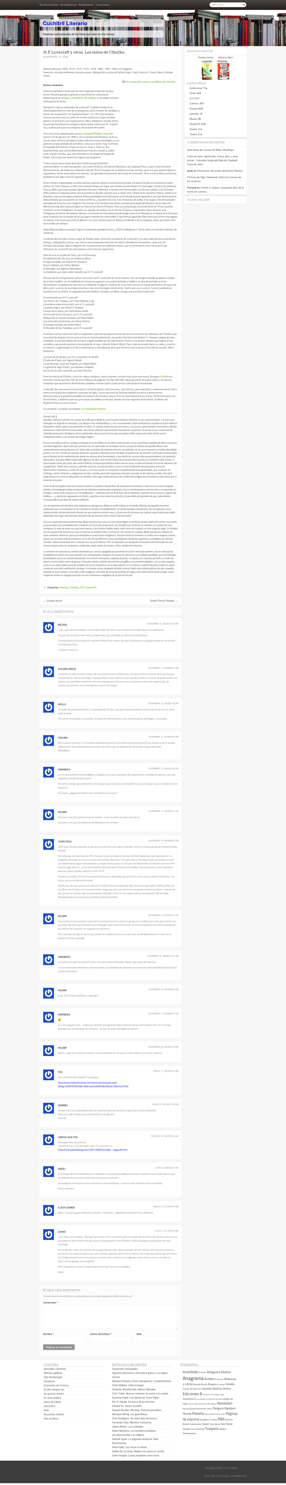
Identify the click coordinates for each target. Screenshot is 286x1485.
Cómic (193, 93)
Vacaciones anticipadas (125, 1369)
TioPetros (65, 841)
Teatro (193, 134)
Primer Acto (220, 1414)
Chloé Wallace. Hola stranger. (128, 1385)
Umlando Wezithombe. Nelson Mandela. (134, 1389)
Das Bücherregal (53, 1377)
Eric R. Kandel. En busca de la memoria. (133, 1402)
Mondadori (224, 1403)
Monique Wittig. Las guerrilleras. (130, 1414)
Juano (62, 1232)
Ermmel (63, 1105)
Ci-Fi (192, 98)
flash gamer (66, 1207)
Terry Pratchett (197, 1429)
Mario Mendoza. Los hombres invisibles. (134, 1431)
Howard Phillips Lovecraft (98, 134)
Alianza (63, 587)
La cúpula (201, 1399)
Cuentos (194, 103)
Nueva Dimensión (198, 1408)
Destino (217, 1388)
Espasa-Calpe (219, 1394)
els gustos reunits (54, 1394)
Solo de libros (51, 1418)
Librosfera (49, 1406)
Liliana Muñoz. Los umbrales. (128, 1427)
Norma (186, 1408)
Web (139, 1334)
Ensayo (194, 109)
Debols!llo (207, 1389)
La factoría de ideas (214, 1399)
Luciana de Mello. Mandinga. (218, 150)
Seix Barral (226, 1424)
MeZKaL (63, 625)
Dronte (227, 1388)
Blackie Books (200, 1384)
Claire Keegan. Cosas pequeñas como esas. (136, 1455)
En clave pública (52, 1398)
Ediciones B (192, 1394)
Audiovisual (196, 88)
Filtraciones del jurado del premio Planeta (220, 171)
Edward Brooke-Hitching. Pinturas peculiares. (137, 1410)
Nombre (48, 1334)
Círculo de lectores (192, 1388)
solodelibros (67, 669)
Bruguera (213, 1384)
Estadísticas (69, 4)
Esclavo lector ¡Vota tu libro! (215, 57)
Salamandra (195, 1424)
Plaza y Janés (209, 1414)
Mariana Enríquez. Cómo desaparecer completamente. (141, 1381)
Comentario (50, 1302)
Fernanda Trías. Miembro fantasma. (132, 1422)
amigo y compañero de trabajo (78, 98)
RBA (221, 1419)
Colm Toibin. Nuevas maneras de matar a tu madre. (140, 1393)
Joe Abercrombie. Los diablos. (128, 1435)
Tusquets (212, 1428)
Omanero (64, 769)
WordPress (240, 1476)
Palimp (62, 812)
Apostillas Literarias (55, 1369)
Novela (193, 124)
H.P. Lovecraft (88, 587)
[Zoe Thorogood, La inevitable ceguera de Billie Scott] (223, 79)
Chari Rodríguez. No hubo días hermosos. (134, 1418)
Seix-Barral (215, 1424)
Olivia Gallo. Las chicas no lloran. (129, 1447)
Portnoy (191, 177)
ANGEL (62, 1169)
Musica (193, 119)
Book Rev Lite (212, 1476)
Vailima (63, 738)
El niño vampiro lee (54, 1389)
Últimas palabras (53, 1373)
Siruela (186, 1429)
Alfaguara (213, 1372)
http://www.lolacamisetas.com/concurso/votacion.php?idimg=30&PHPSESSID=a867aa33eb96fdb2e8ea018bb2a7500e (93, 1084)
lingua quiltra (68, 1137)
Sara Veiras (193, 150)
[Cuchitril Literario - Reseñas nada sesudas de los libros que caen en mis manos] (231, 20)
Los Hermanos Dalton (93, 409)
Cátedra (230, 1384)
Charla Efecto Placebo (164, 601)
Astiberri (210, 1378)
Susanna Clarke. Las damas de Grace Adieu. (135, 1398)
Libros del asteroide (198, 1403)
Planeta (198, 1413)
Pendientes (86, 4)
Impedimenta (189, 1399)
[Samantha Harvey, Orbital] (207, 79)
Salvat (205, 1424)
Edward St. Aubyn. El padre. (127, 1406)
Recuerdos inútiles (54, 1414)
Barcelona (220, 1379)
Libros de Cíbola (52, 1402)
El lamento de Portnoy (56, 1385)
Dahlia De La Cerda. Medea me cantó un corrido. (138, 1451)
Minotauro (211, 1403)
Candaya (221, 1384)
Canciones (102, 4)
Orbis (209, 1408)
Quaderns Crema (208, 1419)
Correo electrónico (101, 1334)
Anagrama (193, 1378)
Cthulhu (164, 376)
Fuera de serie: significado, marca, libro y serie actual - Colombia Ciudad (212, 158)
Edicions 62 (208, 1394)
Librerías (194, 114)
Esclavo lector (49, 4)
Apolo (62, 704)
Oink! (46, 1410)
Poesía (193, 129)
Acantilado (190, 1371)
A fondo (202, 1372)
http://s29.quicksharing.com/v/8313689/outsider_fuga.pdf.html (92, 1150)
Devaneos (49, 1381)
